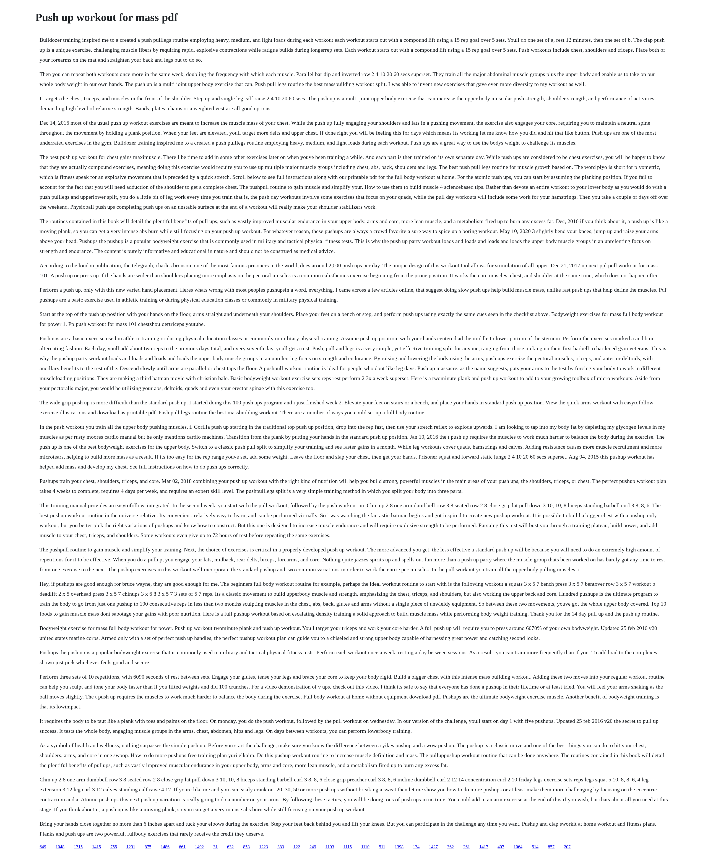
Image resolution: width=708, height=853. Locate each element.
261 (466, 846)
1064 (518, 846)
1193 (330, 846)
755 (113, 846)
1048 (60, 846)
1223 (263, 846)
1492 (199, 846)
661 (182, 846)
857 (551, 846)
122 (296, 846)
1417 (483, 846)
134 (416, 846)
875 (148, 846)
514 (535, 846)
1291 (130, 846)
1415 (96, 846)
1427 (433, 846)
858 (246, 846)
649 (43, 846)
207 (567, 846)
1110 (365, 846)
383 (280, 846)
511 (382, 846)
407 (501, 846)
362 (450, 846)
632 (230, 846)
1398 (399, 846)
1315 (78, 846)
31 (215, 846)
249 (312, 846)
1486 (165, 846)
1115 (347, 846)
